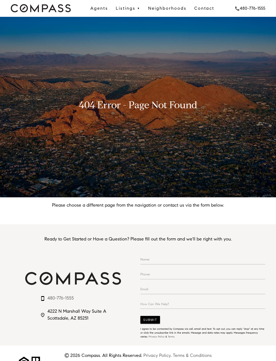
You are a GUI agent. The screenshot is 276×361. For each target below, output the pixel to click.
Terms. (171, 336)
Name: (145, 259)
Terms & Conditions (192, 355)
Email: (144, 289)
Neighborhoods (167, 8)
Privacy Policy (157, 336)
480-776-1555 (250, 8)
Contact (204, 8)
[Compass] (41, 13)
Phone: (145, 274)
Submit (150, 320)
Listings (128, 8)
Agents (99, 8)
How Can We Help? (154, 304)
